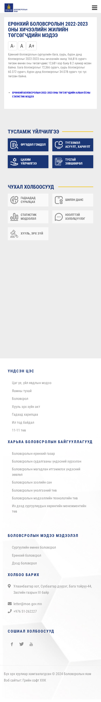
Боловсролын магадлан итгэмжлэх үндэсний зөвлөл (46, 474)
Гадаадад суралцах (28, 202)
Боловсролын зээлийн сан (32, 485)
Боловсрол (20, 401)
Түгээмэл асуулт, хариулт (77, 147)
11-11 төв (19, 433)
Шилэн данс (74, 202)
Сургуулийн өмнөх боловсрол (34, 550)
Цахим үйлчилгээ (29, 164)
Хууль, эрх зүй (32, 236)
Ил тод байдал (23, 425)
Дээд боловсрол (24, 566)
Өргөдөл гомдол (33, 147)
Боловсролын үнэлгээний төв (34, 493)
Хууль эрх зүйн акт (26, 409)
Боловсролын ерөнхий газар (33, 456)
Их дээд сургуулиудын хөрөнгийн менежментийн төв (49, 511)
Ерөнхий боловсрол (26, 558)
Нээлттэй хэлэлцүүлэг (75, 219)
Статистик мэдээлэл (29, 219)
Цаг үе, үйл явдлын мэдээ (32, 385)
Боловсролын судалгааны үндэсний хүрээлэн (46, 464)
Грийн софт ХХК (34, 683)
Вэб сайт (10, 683)
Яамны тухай (22, 393)
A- (12, 48)
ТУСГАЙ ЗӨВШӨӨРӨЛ (73, 164)
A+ (31, 48)
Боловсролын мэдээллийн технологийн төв (45, 501)
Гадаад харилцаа (25, 417)
